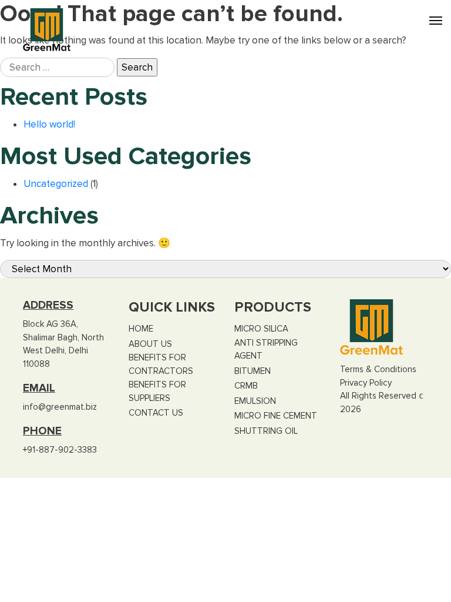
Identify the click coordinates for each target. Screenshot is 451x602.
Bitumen (252, 371)
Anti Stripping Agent (266, 349)
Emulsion (255, 401)
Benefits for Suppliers (157, 391)
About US (150, 344)
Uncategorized (55, 184)
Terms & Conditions (378, 369)
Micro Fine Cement (275, 415)
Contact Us (156, 412)
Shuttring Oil (266, 431)
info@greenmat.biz (60, 407)
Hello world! (49, 124)
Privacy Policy (366, 382)
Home (141, 328)
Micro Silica (261, 328)
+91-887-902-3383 (60, 449)
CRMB (246, 385)
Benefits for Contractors (161, 364)
